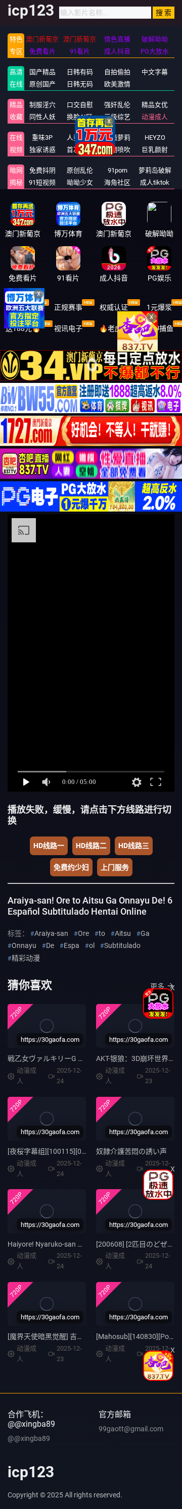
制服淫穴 (42, 104)
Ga (145, 933)
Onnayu (24, 945)
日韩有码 (80, 72)
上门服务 (115, 867)
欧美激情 (117, 84)
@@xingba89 (29, 1438)
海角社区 (117, 182)
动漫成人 (155, 117)
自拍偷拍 (117, 72)
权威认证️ (114, 307)
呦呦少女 (80, 182)
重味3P (42, 137)
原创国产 (42, 84)
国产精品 (42, 72)
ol (92, 945)
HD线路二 (91, 846)
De (50, 945)
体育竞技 (23, 307)
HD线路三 (133, 846)
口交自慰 (80, 104)
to (102, 933)
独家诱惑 (42, 149)
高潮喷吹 (117, 149)
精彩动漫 (26, 958)
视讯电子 (68, 328)
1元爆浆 (159, 307)
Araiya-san (51, 933)
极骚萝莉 (117, 137)
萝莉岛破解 (155, 170)
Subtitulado (122, 945)
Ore (83, 933)
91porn (117, 170)
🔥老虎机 (114, 328)
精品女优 (155, 104)
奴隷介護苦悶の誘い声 (131, 1151)
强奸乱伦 (117, 104)
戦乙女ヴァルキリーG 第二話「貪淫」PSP (74, 1058)
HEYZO (155, 137)
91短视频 (42, 182)
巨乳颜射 (155, 149)
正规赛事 (68, 307)
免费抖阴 (42, 170)
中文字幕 (155, 72)
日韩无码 (80, 84)
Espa (71, 945)
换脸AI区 (80, 117)
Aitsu (123, 933)
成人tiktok (154, 182)
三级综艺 (117, 117)
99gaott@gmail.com (131, 1429)
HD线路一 (48, 846)
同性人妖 (42, 117)
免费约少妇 (71, 867)
